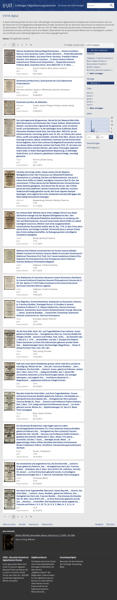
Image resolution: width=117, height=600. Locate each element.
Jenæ (89, 99)
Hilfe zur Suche (9, 524)
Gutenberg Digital (68, 557)
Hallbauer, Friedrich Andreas (100, 58)
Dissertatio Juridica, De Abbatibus (31, 102)
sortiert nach (78, 45)
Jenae (90, 101)
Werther (93, 83)
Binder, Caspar (94, 67)
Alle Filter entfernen (97, 50)
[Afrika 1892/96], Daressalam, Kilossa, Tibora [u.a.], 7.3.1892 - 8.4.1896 (45, 535)
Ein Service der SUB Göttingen (71, 5)
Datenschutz (47, 524)
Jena (90, 93)
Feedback (99, 524)
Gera (89, 104)
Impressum (34, 524)
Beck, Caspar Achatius (97, 61)
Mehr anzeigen (94, 73)
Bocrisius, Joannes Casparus (99, 70)
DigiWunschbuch (39, 557)
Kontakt (22, 524)
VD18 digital (93, 147)
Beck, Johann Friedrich (97, 64)
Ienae (90, 96)
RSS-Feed (110, 524)
